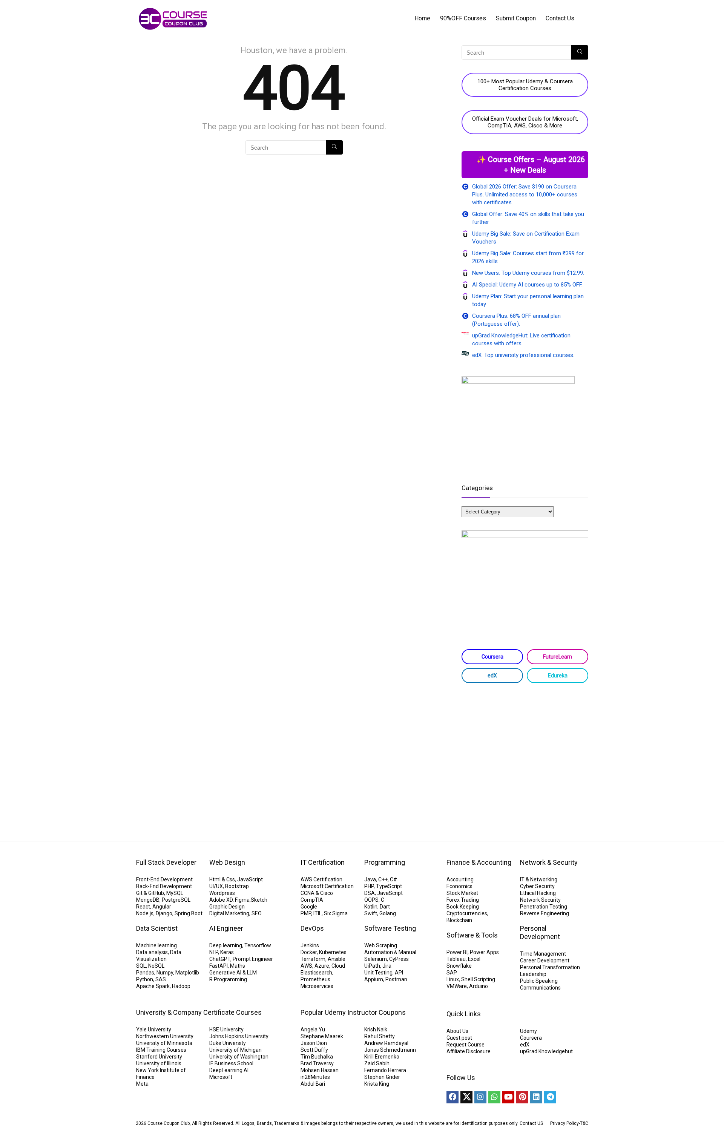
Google (309, 907)
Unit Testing (378, 973)
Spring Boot (188, 913)
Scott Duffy (314, 1050)
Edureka (558, 676)
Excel (474, 959)
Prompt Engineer (253, 959)
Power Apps (484, 952)
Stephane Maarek (322, 1036)
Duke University (227, 1043)
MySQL (174, 893)
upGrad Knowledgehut (546, 1051)
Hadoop (181, 986)
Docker (309, 952)
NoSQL (156, 966)
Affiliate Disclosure (468, 1051)
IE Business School (231, 1063)
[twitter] (466, 1097)
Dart (385, 907)
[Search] (334, 147)
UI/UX (216, 886)
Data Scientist (157, 928)
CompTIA (312, 900)
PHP (369, 886)
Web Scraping (380, 945)
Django (164, 913)
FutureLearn (557, 657)
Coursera (492, 657)
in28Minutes (315, 1077)
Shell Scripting (478, 979)
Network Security (540, 900)
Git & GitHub (150, 893)
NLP (213, 952)
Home (422, 18)
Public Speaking (539, 981)
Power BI (457, 952)
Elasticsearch (316, 973)
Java (370, 879)
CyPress (399, 959)
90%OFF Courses (463, 18)
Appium (373, 979)
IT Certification (323, 862)
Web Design (227, 862)
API (399, 973)
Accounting (460, 879)
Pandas (145, 973)
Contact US (531, 1123)
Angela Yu (313, 1029)
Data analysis (152, 952)
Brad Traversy (317, 1063)
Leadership (533, 974)
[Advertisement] (525, 749)
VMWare (456, 986)
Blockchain (459, 920)
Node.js (144, 913)
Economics (459, 886)
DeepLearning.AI (228, 1070)
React (143, 907)
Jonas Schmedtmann (390, 1050)
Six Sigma (336, 913)
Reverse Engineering (544, 913)
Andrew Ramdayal (386, 1043)
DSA (369, 893)
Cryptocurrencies (466, 913)
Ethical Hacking (538, 893)
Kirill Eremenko (381, 1057)
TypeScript (389, 886)
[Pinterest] (522, 1097)
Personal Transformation (550, 967)
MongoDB (148, 900)
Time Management (543, 954)
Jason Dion (314, 1043)
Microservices (317, 986)
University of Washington (238, 1057)
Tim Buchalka (317, 1057)
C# (393, 879)
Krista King (376, 1084)
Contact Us (560, 18)
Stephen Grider (382, 1077)
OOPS (371, 900)
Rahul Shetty (379, 1036)
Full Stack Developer (166, 862)
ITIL (317, 913)
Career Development (544, 960)
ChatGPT (219, 959)
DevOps (312, 928)
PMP (306, 913)
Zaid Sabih (377, 1063)
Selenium (375, 959)
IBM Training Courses (161, 1050)
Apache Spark (153, 986)
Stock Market (462, 893)
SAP (451, 973)
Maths (237, 966)
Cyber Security (537, 886)
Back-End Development (164, 886)
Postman (396, 979)
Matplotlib (187, 973)
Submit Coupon (516, 18)
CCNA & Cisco (317, 893)
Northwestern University (164, 1036)
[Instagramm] (480, 1097)
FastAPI (218, 966)
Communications (540, 988)
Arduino (478, 986)
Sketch (259, 900)
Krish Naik (375, 1029)
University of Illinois (158, 1063)
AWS (306, 966)
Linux (452, 979)
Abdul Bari (313, 1084)
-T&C (583, 1123)
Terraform (313, 959)
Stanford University (159, 1057)
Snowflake (459, 966)
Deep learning (225, 945)
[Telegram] (550, 1097)
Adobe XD (221, 900)
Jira (386, 966)
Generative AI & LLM (233, 973)
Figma (242, 900)
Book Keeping (462, 907)
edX (492, 676)
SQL (141, 966)
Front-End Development (164, 879)
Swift (370, 913)
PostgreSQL (176, 900)
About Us (457, 1031)
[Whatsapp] (494, 1097)
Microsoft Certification (327, 886)
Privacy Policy (564, 1123)
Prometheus (315, 979)
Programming (384, 862)
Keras (227, 952)
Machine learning (156, 945)
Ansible (336, 959)
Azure (321, 966)
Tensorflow (257, 945)
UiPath (372, 966)
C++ (383, 879)
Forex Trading (462, 900)
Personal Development (540, 932)
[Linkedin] (536, 1097)
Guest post (459, 1038)
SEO (257, 913)
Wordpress (222, 893)
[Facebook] (452, 1097)
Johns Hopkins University (238, 1036)
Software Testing (390, 928)
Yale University (153, 1029)
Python (144, 979)
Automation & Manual (390, 952)
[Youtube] (508, 1097)
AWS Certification (321, 879)
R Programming (228, 979)
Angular (161, 907)
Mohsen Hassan (320, 1070)
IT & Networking (538, 879)
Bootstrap (237, 886)
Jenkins (310, 945)
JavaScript (250, 879)
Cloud (338, 966)
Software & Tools (472, 935)
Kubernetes (333, 952)
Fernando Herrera (385, 1070)
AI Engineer (226, 928)
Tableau (456, 959)
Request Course (465, 1045)
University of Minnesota (164, 1043)
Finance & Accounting (478, 862)
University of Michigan (235, 1050)
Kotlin (370, 907)
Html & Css (222, 879)
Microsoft (220, 1077)
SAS (160, 979)
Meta (142, 1084)
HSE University (226, 1029)
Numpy (164, 973)
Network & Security (549, 862)
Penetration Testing (543, 907)
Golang (387, 913)
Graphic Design (227, 907)
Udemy (528, 1031)
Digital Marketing (229, 913)
